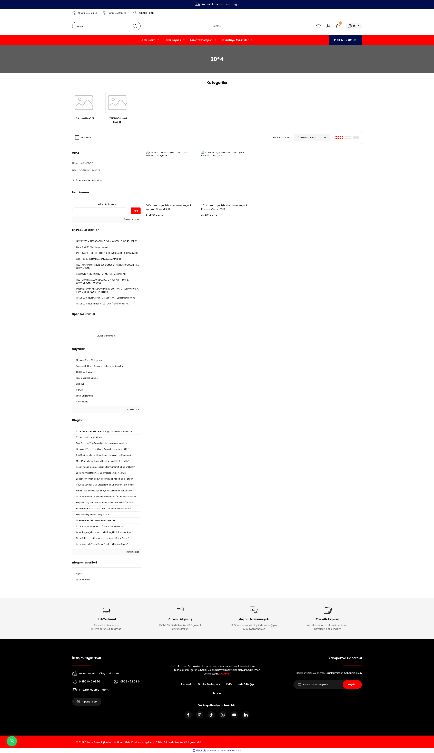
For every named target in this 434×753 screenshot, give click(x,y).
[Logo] (217, 26)
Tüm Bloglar (132, 551)
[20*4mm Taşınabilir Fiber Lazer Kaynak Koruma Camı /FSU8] (171, 176)
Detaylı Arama (131, 219)
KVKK (229, 684)
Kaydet (352, 684)
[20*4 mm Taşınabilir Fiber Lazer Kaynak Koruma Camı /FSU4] (226, 176)
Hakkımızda (185, 684)
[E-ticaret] (216, 750)
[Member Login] (328, 26)
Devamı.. (224, 673)
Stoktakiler (86, 137)
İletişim (217, 693)
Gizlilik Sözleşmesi (209, 684)
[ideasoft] (199, 750)
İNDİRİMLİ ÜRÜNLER (345, 40)
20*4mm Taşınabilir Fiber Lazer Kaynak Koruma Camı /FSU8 (168, 207)
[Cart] (338, 26)
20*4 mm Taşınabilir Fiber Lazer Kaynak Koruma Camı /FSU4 (224, 207)
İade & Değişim (247, 684)
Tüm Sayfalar (131, 409)
